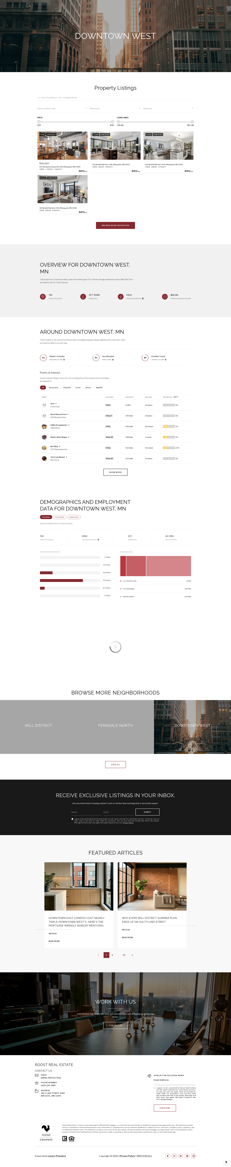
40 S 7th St (55, 460)
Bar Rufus (54, 446)
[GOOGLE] (187, 1156)
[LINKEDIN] (180, 1156)
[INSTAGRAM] (174, 1156)
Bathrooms (95, 108)
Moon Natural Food (58, 414)
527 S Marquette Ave (59, 449)
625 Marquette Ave (58, 417)
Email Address (161, 1080)
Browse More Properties (115, 225)
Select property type (46, 108)
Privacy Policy (128, 823)
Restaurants (54, 387)
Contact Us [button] (115, 1025)
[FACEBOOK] (167, 1156)
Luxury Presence (57, 1156)
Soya (52, 404)
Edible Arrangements (59, 425)
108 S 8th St (55, 428)
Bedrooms (148, 108)
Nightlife (100, 387)
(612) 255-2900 (48, 1085)
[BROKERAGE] (193, 1156)
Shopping (68, 387)
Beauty (89, 387)
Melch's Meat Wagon (59, 437)
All (44, 387)
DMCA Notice (144, 1156)
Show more (115, 472)
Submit (147, 812)
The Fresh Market (58, 457)
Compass (113, 1125)
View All (115, 765)
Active (79, 387)
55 (124, 955)
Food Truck (55, 406)
